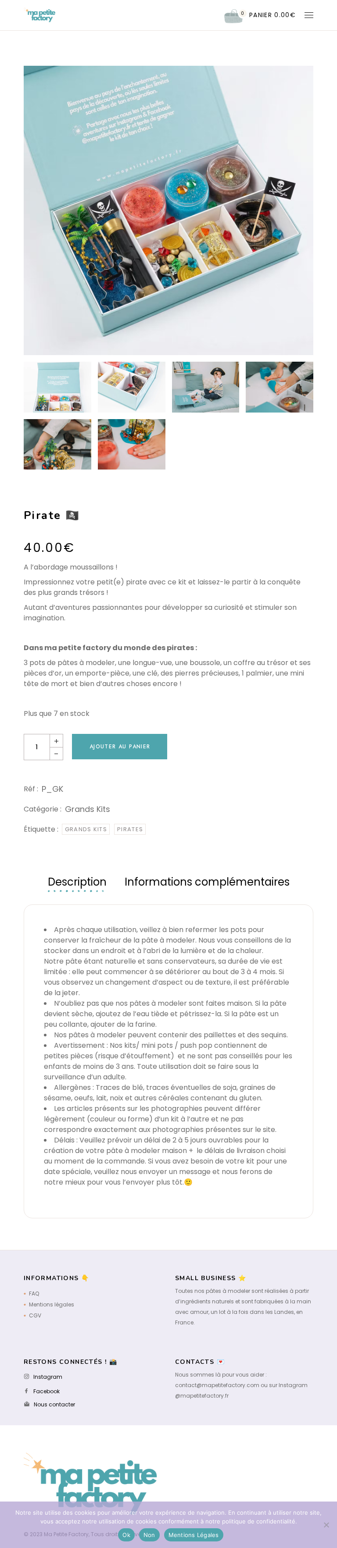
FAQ (34, 1293)
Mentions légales (51, 1304)
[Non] (326, 1524)
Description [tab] (77, 882)
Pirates (130, 829)
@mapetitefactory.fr (202, 1395)
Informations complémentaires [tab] (207, 882)
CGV (35, 1315)
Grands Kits (87, 809)
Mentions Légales (193, 1534)
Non (149, 1534)
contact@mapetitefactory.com (217, 1385)
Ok (126, 1534)
